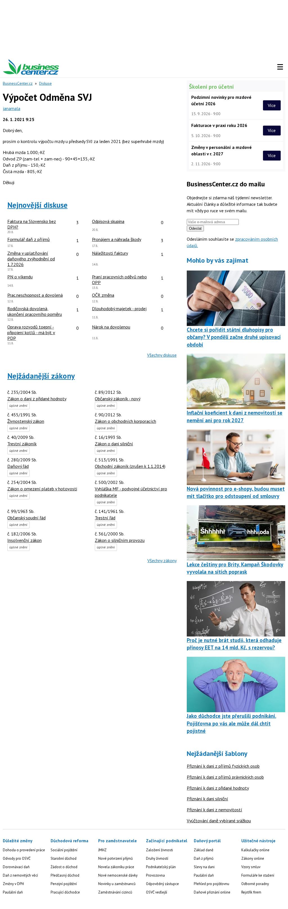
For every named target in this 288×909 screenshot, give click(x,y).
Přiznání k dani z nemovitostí (214, 809)
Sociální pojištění (64, 850)
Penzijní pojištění (64, 883)
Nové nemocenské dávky (118, 875)
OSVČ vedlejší (156, 892)
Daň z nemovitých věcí (20, 875)
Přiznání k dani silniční (207, 798)
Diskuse (45, 83)
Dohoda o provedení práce (24, 850)
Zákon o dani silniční (114, 443)
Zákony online (252, 858)
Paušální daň (13, 892)
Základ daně (203, 850)
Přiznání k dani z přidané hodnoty (218, 788)
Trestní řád (105, 518)
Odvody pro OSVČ (16, 858)
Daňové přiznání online (212, 892)
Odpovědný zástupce (162, 883)
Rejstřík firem (251, 892)
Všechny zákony (162, 560)
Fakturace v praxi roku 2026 (219, 125)
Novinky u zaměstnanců (117, 883)
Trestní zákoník (22, 443)
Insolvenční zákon (24, 540)
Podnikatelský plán (161, 867)
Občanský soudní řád (26, 518)
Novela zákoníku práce (116, 867)
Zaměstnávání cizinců (115, 892)
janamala (11, 108)
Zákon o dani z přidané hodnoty (36, 398)
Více (272, 105)
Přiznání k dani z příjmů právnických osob (225, 777)
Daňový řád (18, 466)
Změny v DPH (13, 883)
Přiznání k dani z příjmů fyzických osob (223, 766)
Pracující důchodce (65, 892)
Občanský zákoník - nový (117, 398)
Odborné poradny (255, 883)
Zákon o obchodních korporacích (125, 421)
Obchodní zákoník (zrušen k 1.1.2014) (130, 466)
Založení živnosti (159, 850)
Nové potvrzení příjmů (115, 858)
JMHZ (102, 850)
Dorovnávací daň (16, 867)
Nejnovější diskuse (37, 205)
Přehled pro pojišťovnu (211, 883)
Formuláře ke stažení (257, 875)
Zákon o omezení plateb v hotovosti (42, 489)
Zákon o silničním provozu (120, 540)
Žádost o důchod (64, 867)
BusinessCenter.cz (18, 83)
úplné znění (18, 405)
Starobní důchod (63, 858)
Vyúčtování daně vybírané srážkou (219, 820)
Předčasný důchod (65, 875)
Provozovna (155, 875)
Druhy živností (157, 858)
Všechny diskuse (162, 355)
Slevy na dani (204, 867)
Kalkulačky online (255, 850)
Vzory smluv (250, 867)
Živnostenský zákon (25, 421)
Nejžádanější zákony (41, 376)
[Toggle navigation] (280, 67)
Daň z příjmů (203, 858)
